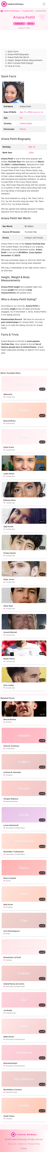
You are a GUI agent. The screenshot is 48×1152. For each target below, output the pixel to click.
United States (26, 123)
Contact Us (22, 1144)
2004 (29, 112)
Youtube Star (27, 11)
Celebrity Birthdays (15, 4)
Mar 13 (23, 112)
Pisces (23, 129)
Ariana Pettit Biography (18, 54)
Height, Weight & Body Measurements (25, 60)
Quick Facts (13, 51)
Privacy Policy (34, 1144)
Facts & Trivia (14, 66)
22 (21, 118)
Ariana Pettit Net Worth (18, 57)
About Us (12, 1144)
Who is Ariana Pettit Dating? (20, 63)
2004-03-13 (37, 112)
